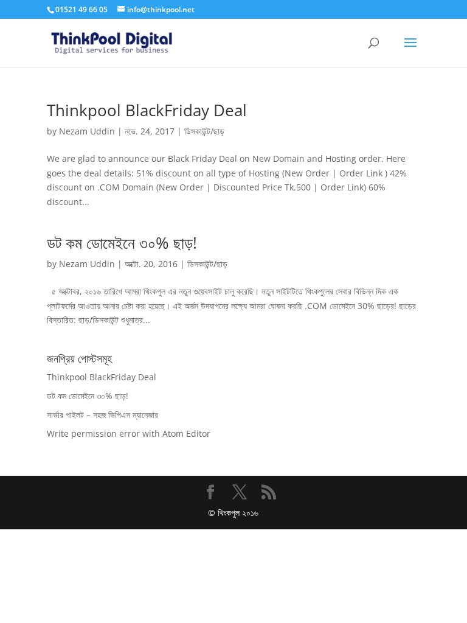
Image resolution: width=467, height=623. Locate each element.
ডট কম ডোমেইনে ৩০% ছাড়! (122, 243)
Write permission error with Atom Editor (128, 433)
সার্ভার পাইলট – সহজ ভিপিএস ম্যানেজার (102, 414)
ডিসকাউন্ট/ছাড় (204, 131)
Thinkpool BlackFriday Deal (147, 110)
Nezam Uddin (87, 131)
